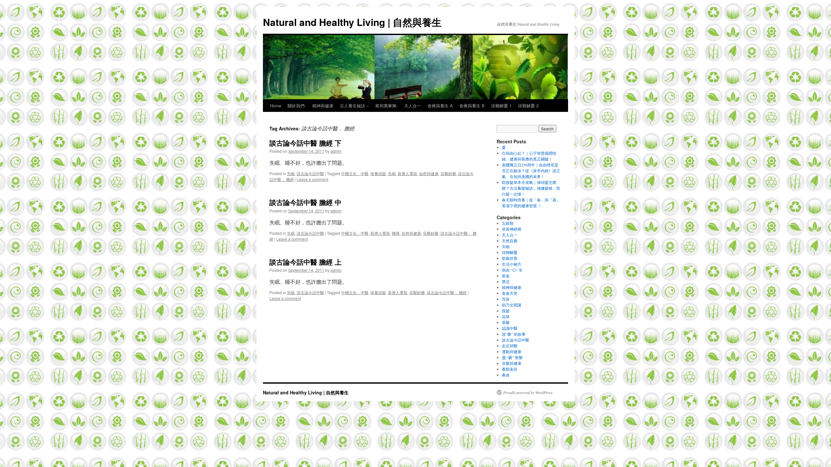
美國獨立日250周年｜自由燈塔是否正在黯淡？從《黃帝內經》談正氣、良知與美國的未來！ (531, 170)
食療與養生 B (472, 105)
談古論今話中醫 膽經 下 (305, 143)
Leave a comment (312, 179)
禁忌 (506, 281)
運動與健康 (511, 351)
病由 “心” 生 (512, 269)
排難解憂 (509, 252)
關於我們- (297, 105)
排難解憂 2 (528, 105)
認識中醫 (509, 328)
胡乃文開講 (511, 304)
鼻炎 (506, 374)
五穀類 (508, 223)
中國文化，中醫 (354, 173)
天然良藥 (509, 240)
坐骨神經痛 (511, 229)
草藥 (506, 322)
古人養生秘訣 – (354, 105)
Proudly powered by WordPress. (528, 392)
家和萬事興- (386, 105)
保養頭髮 (378, 173)
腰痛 (396, 233)
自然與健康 (429, 173)
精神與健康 (322, 105)
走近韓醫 (509, 345)
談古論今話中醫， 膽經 (447, 292)
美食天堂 (509, 293)
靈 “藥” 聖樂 (512, 357)
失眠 (291, 173)
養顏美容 (509, 369)
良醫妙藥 (448, 173)
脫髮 (506, 310)
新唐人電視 (407, 173)
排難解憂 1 (501, 105)
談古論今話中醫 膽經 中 (305, 202)
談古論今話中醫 (310, 173)
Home (275, 105)
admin (335, 151)
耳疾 (506, 299)
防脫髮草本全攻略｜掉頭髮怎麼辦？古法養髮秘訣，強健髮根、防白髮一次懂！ (531, 188)
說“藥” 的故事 (514, 334)
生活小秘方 (511, 264)
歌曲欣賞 (509, 258)
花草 (506, 316)
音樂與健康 (511, 363)
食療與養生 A (440, 105)
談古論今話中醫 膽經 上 (305, 262)
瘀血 (506, 275)
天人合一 (412, 105)
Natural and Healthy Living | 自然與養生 (352, 22)
